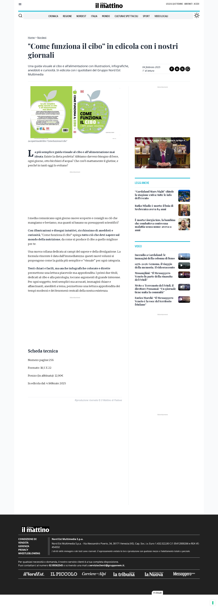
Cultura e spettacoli (126, 16)
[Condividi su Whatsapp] (187, 69)
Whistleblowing (29, 553)
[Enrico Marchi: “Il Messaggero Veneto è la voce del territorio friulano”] (184, 299)
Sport (146, 16)
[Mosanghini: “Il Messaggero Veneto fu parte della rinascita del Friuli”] (184, 274)
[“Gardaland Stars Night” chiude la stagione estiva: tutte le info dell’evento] (184, 196)
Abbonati (188, 4)
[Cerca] (20, 15)
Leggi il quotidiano (174, 4)
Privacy (23, 549)
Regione (67, 16)
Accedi (196, 4)
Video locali (161, 16)
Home (31, 37)
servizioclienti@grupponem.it (106, 565)
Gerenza (23, 546)
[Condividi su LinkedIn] (177, 69)
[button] (162, 152)
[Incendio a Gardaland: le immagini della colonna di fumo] (184, 256)
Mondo (106, 16)
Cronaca (53, 16)
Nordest (81, 16)
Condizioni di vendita (27, 540)
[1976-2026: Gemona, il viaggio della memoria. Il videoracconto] (184, 265)
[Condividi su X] (182, 69)
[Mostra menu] (20, 4)
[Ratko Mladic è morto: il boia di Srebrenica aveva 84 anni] (184, 210)
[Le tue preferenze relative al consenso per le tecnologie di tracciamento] (213, 603)
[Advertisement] (109, 26)
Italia (94, 16)
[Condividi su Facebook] (171, 69)
